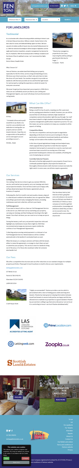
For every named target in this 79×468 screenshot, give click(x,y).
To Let (71, 419)
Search (68, 19)
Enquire (18, 397)
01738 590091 (54, 6)
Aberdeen (69, 430)
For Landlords (68, 425)
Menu (72, 6)
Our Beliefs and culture (65, 442)
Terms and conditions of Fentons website (39, 462)
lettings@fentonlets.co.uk (39, 6)
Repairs (70, 433)
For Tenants (69, 428)
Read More (60, 400)
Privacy (70, 450)
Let (72, 422)
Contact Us (69, 439)
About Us (69, 436)
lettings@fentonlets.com (14, 268)
